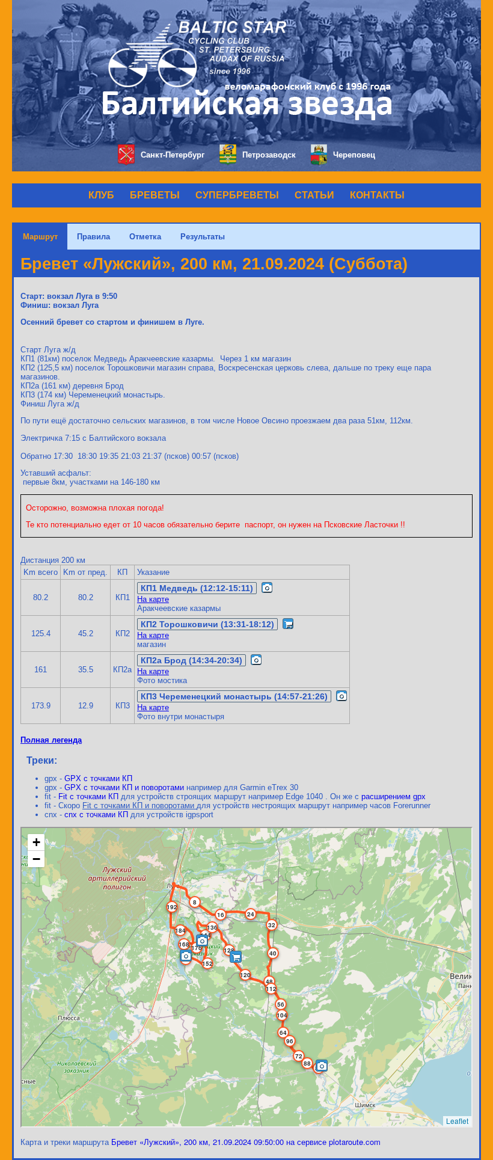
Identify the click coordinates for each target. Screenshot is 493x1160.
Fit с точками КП (88, 796)
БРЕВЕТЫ (155, 195)
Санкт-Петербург (172, 154)
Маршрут (40, 236)
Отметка (145, 236)
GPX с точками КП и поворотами (124, 787)
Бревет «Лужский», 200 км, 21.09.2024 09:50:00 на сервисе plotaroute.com (246, 1141)
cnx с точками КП (96, 814)
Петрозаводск (269, 154)
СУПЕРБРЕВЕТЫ (237, 195)
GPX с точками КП (98, 778)
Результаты (202, 236)
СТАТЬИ (314, 195)
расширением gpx (393, 796)
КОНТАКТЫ (377, 195)
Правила (93, 236)
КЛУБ (101, 195)
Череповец (354, 154)
